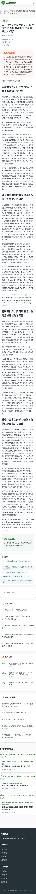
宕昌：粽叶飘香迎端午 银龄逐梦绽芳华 (14, 713)
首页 (0, 12)
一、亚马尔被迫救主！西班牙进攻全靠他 (14, 610)
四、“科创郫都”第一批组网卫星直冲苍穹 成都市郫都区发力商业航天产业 (18, 636)
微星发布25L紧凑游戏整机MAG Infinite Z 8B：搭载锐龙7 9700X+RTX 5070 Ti (17, 705)
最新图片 (4, 875)
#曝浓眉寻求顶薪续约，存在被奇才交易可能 (18, 561)
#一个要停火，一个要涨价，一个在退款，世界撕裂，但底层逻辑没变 (17, 568)
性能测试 (4, 871)
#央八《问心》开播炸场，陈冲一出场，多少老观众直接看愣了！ (17, 581)
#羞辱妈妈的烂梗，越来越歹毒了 (15, 572)
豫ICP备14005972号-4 (25, 891)
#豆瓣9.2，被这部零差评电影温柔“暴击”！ (14, 576)
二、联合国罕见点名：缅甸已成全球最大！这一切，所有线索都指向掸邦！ (16, 618)
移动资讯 (4, 856)
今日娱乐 (4, 849)
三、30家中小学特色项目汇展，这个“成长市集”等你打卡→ (18, 627)
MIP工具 (4, 882)
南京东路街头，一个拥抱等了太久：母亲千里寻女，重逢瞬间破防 (16, 736)
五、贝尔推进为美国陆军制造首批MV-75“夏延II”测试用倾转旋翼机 (17, 645)
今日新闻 (6, 12)
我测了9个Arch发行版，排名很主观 (13, 719)
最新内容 (4, 860)
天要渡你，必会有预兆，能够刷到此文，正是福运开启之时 (17, 727)
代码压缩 (4, 878)
